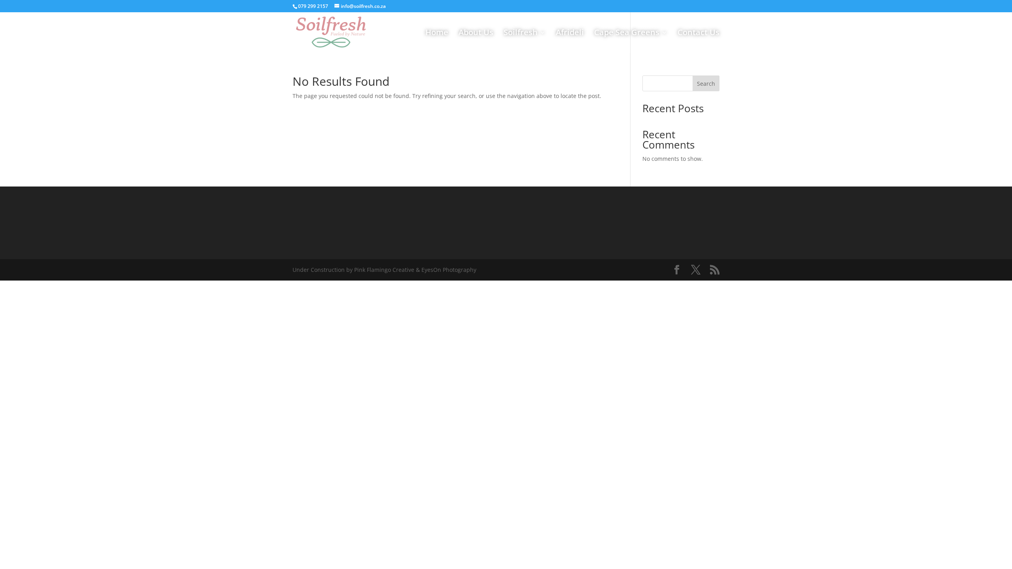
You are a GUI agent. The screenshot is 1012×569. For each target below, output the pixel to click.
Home (436, 34)
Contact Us (698, 34)
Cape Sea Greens (626, 34)
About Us (476, 34)
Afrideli (570, 34)
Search (706, 83)
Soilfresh (521, 34)
